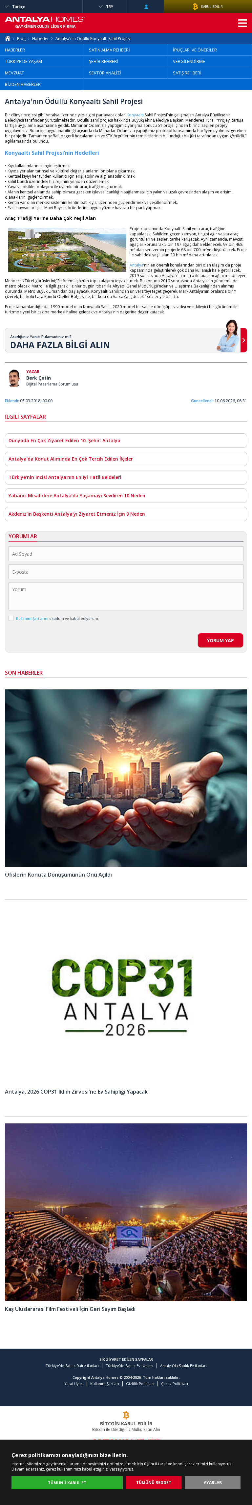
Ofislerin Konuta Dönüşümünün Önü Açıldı (58, 874)
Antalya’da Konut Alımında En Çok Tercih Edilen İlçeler (71, 459)
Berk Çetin (38, 378)
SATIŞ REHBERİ (187, 73)
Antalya (136, 265)
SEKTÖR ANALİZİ (105, 73)
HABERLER (15, 50)
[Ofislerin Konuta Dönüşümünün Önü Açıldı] (126, 865)
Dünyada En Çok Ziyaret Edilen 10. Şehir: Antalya (64, 440)
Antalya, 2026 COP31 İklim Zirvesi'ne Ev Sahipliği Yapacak (76, 1091)
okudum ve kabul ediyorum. (57, 618)
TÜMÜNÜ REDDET (153, 1482)
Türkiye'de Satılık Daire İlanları (72, 1365)
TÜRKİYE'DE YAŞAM (23, 61)
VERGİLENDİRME (189, 61)
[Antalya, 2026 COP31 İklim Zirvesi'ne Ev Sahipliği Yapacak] (126, 1082)
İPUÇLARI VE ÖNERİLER (195, 50)
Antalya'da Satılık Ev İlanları (183, 1365)
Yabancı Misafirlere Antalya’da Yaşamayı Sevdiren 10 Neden (77, 495)
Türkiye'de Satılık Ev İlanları (129, 1365)
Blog (21, 38)
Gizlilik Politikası (140, 1383)
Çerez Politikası (174, 1383)
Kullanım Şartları (104, 1383)
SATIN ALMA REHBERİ (109, 50)
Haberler (40, 38)
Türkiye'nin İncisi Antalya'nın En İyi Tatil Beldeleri (65, 477)
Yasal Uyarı (73, 1383)
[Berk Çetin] (14, 378)
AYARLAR (213, 1482)
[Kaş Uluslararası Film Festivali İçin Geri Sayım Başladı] (126, 1299)
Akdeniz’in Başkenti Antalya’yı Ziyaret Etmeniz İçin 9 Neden (77, 514)
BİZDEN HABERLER (23, 84)
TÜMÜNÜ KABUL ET (67, 1483)
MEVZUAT (14, 73)
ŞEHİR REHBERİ (103, 61)
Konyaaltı (135, 115)
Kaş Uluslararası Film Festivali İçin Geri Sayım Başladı (70, 1309)
